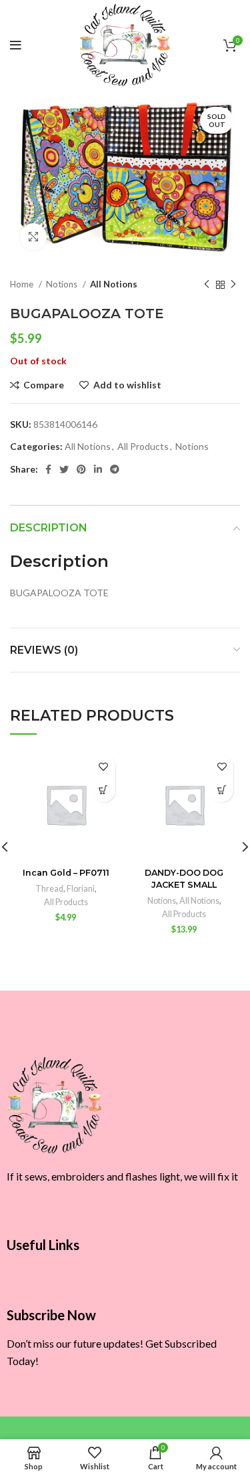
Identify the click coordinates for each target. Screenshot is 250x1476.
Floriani (81, 889)
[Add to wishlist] (103, 767)
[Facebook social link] (48, 469)
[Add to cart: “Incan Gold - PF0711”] (103, 790)
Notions (62, 284)
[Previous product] (206, 284)
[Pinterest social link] (81, 469)
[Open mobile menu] (15, 45)
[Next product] (233, 284)
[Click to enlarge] (33, 236)
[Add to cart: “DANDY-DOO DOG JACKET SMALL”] (221, 790)
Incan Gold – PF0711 (66, 873)
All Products (143, 446)
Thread (49, 889)
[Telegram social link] (114, 469)
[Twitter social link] (64, 469)
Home (22, 284)
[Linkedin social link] (98, 469)
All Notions (113, 284)
